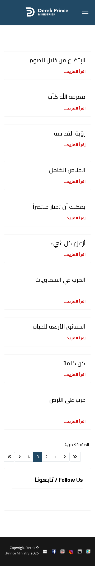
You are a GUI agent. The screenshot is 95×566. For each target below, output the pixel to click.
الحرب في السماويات (60, 279)
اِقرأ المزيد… (75, 71)
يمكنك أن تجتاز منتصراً (59, 206)
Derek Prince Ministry (20, 550)
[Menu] (85, 12)
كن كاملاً (74, 363)
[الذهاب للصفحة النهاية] (9, 457)
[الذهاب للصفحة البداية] (74, 457)
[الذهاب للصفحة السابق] (64, 457)
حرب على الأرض (67, 399)
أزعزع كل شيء (68, 243)
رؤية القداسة (70, 133)
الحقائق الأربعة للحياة (59, 326)
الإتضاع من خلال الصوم (58, 60)
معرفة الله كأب (67, 96)
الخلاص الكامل (67, 169)
